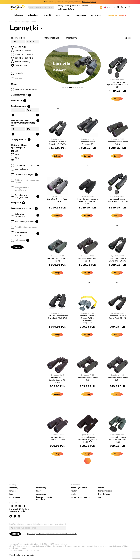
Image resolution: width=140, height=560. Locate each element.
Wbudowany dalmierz (24, 221)
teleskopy (18, 15)
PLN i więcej (22, 61)
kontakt (101, 497)
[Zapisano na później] (118, 7)
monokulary (81, 15)
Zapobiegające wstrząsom (26, 227)
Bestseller (19, 73)
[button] (114, 7)
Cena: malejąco (51, 38)
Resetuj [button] (17, 247)
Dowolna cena (21, 65)
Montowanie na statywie (22, 233)
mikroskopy (33, 15)
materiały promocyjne (80, 497)
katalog (60, 6)
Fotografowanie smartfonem (22, 188)
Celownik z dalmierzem (20, 215)
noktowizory (96, 15)
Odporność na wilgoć (24, 174)
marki (59, 9)
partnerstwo (75, 6)
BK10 (17, 158)
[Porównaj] (121, 7)
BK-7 (17, 154)
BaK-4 (17, 151)
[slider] (13, 115)
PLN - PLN (24, 51)
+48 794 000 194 (17, 506)
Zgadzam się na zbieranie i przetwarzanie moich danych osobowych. (52, 534)
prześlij (15, 534)
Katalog (25, 22)
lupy (68, 15)
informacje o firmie (79, 488)
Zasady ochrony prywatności (21, 555)
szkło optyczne (21, 169)
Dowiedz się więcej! (89, 2)
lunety (58, 15)
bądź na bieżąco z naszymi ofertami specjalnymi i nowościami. (37, 524)
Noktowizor (20, 240)
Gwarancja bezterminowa (26, 89)
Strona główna (14, 22)
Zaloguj (117, 99)
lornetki (47, 15)
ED (16, 162)
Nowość (18, 79)
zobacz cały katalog (117, 15)
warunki (101, 488)
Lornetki (33, 22)
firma (67, 6)
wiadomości (87, 6)
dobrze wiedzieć (105, 491)
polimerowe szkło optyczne (27, 165)
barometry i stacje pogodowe (44, 498)
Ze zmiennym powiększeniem (21, 196)
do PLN (20, 47)
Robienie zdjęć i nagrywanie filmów (27, 181)
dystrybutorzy (69, 9)
